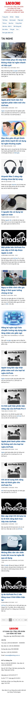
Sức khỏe (5, 29)
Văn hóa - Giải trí (7, 26)
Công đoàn (19, 23)
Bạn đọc (11, 23)
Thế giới (12, 29)
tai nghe (15, 71)
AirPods (15, 258)
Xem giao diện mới (7, 32)
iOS (2, 490)
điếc (7, 304)
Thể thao (4, 20)
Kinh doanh (12, 20)
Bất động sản (17, 26)
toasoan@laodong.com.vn (12, 655)
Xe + (17, 29)
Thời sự (4, 23)
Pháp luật (20, 20)
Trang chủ (5, 17)
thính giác (16, 153)
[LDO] (13, 50)
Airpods (14, 184)
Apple (3, 111)
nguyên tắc (8, 220)
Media (17, 17)
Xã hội (11, 17)
